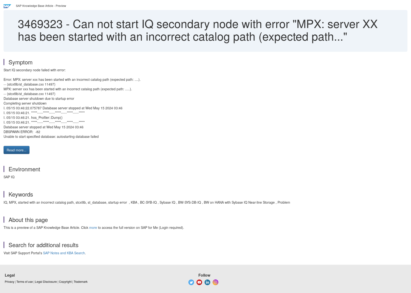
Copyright (65, 281)
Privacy (9, 281)
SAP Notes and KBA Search (64, 252)
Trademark (81, 281)
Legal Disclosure (46, 281)
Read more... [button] (16, 150)
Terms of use (24, 281)
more (93, 227)
